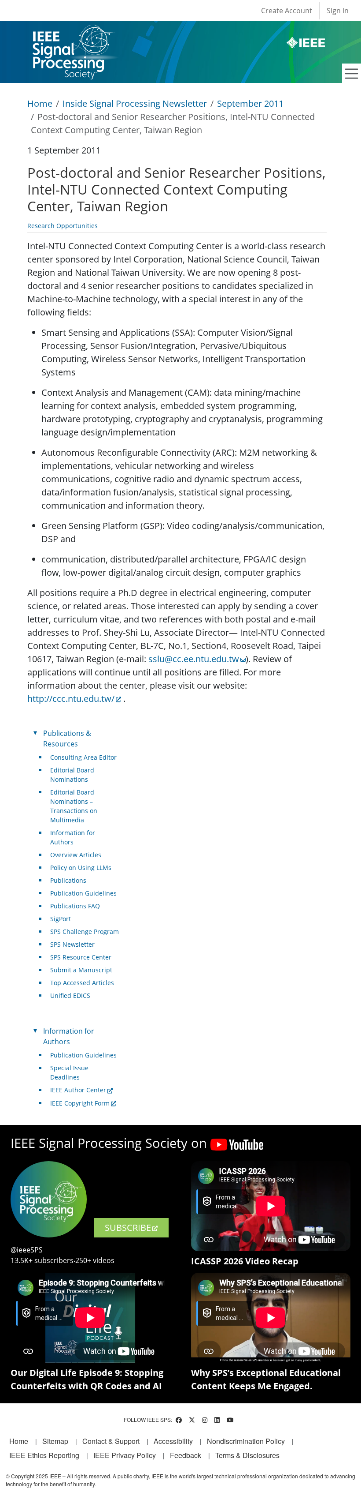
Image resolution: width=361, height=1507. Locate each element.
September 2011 (250, 103)
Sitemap (55, 1441)
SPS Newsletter (72, 944)
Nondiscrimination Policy (246, 1441)
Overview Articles (75, 855)
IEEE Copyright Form (80, 1103)
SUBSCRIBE (128, 1227)
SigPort (60, 919)
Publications (68, 880)
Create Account (286, 10)
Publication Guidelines (83, 893)
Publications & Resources (67, 738)
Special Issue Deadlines (69, 1072)
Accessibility (173, 1441)
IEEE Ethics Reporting (44, 1455)
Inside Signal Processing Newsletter (135, 103)
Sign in (338, 10)
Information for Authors (72, 837)
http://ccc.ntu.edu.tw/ (70, 699)
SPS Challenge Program (84, 931)
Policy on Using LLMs (80, 867)
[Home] (73, 32)
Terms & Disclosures (247, 1455)
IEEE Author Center (78, 1090)
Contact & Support (111, 1441)
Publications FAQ (75, 906)
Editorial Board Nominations (72, 774)
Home (39, 103)
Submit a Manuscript (81, 970)
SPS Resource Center (80, 957)
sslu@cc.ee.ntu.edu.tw (193, 659)
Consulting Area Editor (83, 757)
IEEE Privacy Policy (124, 1455)
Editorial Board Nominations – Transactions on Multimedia (73, 806)
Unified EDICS (70, 995)
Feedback (185, 1455)
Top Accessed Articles (82, 982)
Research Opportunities (62, 225)
